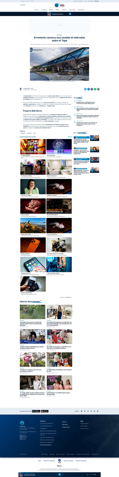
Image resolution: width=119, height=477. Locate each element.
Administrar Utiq (95, 454)
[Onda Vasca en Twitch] (94, 411)
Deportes (64, 9)
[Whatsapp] (95, 89)
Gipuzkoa (22, 320)
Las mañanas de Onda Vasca (46, 423)
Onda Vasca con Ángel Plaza (46, 442)
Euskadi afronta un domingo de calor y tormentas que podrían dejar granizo (85, 103)
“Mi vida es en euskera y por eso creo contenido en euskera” (30, 370)
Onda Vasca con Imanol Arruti (47, 437)
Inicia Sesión (91, 1)
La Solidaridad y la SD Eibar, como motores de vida (59, 370)
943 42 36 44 (24, 433)
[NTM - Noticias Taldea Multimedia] (59, 461)
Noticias (64, 422)
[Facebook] (92, 89)
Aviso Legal (52, 454)
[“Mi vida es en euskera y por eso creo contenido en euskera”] (32, 359)
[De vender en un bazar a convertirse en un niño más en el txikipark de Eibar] (59, 336)
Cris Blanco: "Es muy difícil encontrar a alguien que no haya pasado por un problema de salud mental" (81, 151)
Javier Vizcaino (83, 426)
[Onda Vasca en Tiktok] (97, 411)
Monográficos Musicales (57, 14)
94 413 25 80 (24, 429)
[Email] (98, 89)
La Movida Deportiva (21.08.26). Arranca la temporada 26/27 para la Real (81, 163)
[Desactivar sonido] (90, 475)
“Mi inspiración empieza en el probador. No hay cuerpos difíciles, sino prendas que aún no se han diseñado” (59, 323)
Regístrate (97, 1)
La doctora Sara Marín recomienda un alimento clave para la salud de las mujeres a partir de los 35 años (87, 117)
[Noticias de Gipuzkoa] (49, 461)
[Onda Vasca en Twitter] (81, 411)
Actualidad (44, 9)
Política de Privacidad (60, 454)
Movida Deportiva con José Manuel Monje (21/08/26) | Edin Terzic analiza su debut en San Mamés (81, 141)
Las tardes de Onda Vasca (46, 426)
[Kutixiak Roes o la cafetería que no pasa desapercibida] (59, 382)
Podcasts (36, 9)
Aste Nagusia (23, 1)
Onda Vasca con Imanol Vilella (47, 440)
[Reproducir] (70, 14)
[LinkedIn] (88, 89)
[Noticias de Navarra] (81, 461)
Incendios (27, 1)
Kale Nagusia (43, 428)
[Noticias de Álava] (68, 461)
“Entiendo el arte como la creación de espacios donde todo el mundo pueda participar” (31, 323)
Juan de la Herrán (84, 423)
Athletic (57, 9)
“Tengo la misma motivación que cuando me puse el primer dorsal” (31, 347)
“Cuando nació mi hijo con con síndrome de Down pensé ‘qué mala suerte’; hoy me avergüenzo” (86, 124)
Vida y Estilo (72, 9)
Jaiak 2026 (32, 1)
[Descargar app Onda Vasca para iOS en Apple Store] (44, 411)
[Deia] (39, 461)
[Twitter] (85, 89)
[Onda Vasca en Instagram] (91, 411)
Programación (81, 9)
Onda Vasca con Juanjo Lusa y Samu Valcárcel (48, 434)
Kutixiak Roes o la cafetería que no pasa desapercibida (58, 393)
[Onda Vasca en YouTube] (88, 411)
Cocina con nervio (84, 428)
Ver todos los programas (45, 445)
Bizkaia (51, 9)
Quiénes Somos (44, 454)
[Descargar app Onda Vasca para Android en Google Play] (36, 411)
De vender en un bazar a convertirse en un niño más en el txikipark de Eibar (59, 347)
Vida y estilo (79, 106)
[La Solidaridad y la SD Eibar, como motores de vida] (59, 359)
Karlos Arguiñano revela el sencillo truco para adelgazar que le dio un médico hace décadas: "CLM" (87, 109)
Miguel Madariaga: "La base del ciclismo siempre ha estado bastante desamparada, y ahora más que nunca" (81, 172)
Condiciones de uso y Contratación (83, 454)
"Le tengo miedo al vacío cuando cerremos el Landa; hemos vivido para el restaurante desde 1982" (32, 394)
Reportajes (65, 424)
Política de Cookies (70, 454)
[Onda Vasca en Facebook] (84, 411)
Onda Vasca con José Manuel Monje (48, 431)
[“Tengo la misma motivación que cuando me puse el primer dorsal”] (32, 336)
